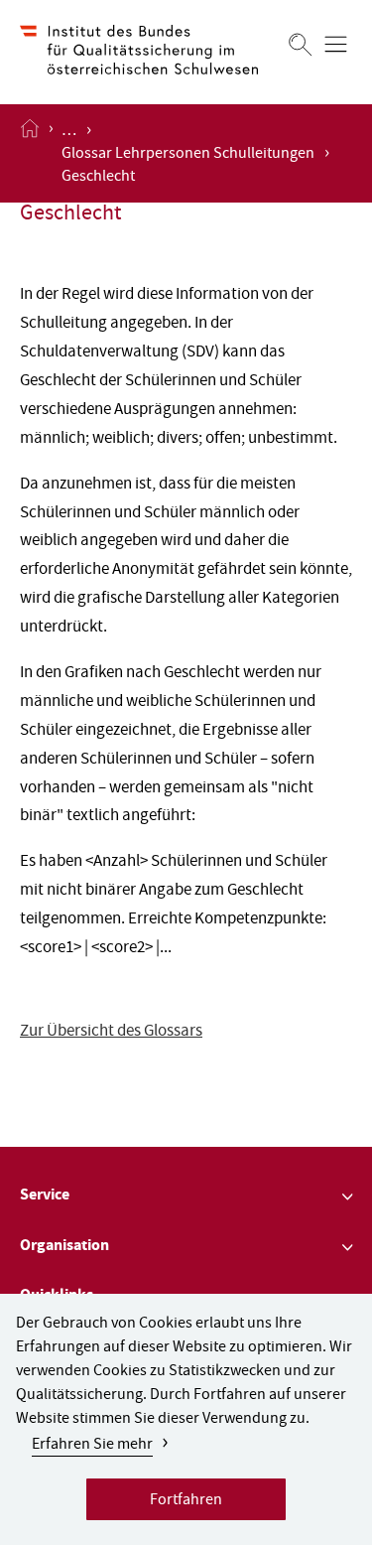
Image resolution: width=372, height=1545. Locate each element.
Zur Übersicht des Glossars (111, 1032)
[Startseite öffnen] (30, 153)
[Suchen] (300, 44)
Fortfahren (186, 1501)
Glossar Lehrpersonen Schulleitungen (188, 155)
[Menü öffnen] (335, 44)
